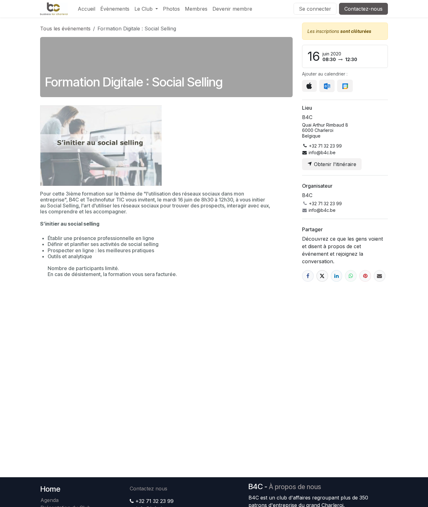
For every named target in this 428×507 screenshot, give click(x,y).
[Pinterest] (365, 276)
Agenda (49, 500)
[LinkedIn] (336, 276)
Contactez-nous (363, 9)
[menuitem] (86, 9)
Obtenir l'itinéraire (334, 164)
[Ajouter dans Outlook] (327, 86)
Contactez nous (148, 488)
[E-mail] (379, 276)
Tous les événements (65, 28)
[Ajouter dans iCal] (309, 86)
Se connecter (315, 9)
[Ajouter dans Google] (344, 86)
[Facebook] (308, 276)
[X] (322, 276)
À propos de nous (295, 487)
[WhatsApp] (351, 276)
